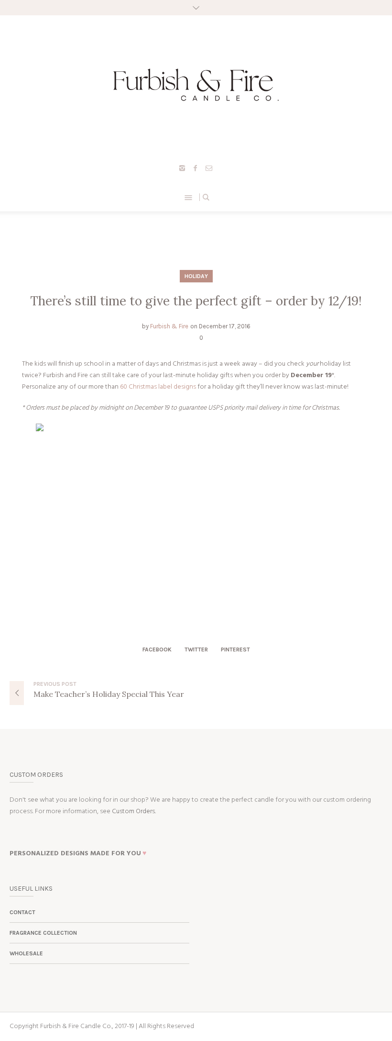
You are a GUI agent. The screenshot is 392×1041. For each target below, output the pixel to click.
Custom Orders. (134, 811)
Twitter (196, 649)
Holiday (196, 276)
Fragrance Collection (43, 932)
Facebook (157, 649)
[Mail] (209, 168)
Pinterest (235, 649)
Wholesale (26, 953)
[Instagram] (182, 168)
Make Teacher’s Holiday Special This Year (108, 694)
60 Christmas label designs (158, 386)
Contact (22, 912)
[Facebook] (195, 168)
